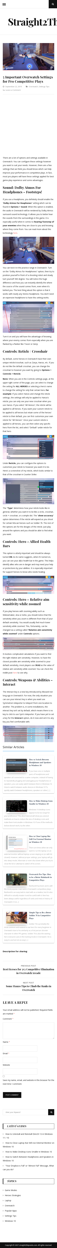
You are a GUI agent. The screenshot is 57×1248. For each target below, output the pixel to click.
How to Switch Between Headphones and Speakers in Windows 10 (40, 762)
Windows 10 (10, 1221)
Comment (8, 1018)
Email (6, 1053)
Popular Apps (11, 1210)
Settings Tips (44, 86)
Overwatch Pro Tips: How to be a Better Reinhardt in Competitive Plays (40, 877)
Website (6, 1065)
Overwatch (33, 86)
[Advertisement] (28, 126)
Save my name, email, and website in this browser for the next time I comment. (28, 1082)
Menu (4, 4)
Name (6, 1042)
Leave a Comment (13, 90)
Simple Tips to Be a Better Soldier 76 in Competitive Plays (40, 915)
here (15, 233)
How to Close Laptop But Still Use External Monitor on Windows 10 (40, 839)
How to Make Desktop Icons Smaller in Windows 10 (28, 1151)
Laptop (8, 1200)
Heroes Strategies (13, 1195)
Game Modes (11, 1190)
